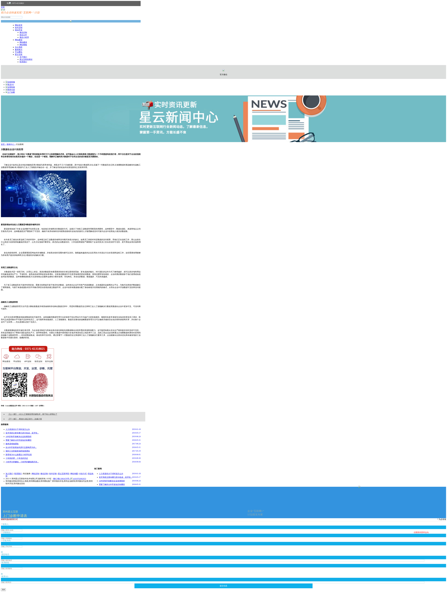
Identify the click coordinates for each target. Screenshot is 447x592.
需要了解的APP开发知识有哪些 (18, 440)
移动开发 (18, 30)
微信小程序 (24, 37)
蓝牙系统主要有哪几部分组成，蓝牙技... (22, 433)
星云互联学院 (63, 474)
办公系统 (18, 47)
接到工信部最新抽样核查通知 (18, 451)
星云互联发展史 (26, 59)
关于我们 (23, 57)
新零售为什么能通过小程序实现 (19, 455)
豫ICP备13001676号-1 (62, 479)
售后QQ (10, 85)
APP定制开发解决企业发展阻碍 (18, 437)
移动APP (23, 35)
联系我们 (23, 62)
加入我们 (9, 474)
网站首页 (18, 25)
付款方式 (83, 474)
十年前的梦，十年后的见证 (17, 458)
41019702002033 (79, 479)
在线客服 (11, 82)
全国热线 (11, 87)
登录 (3, 7)
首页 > (3, 144)
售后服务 (26, 474)
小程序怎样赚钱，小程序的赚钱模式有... (22, 462)
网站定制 (35, 474)
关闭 (3, 589)
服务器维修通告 (12, 444)
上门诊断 (11, 92)
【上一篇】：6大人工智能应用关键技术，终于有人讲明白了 (32, 414)
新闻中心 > (11, 144)
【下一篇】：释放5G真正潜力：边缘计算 (25, 419)
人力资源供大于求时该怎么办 (18, 429)
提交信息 (223, 586)
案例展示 (18, 50)
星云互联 (18, 54)
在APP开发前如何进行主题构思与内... (21, 447)
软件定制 (18, 28)
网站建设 (18, 40)
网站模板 (23, 45)
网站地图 (74, 474)
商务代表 (11, 90)
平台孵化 (18, 52)
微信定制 (23, 32)
